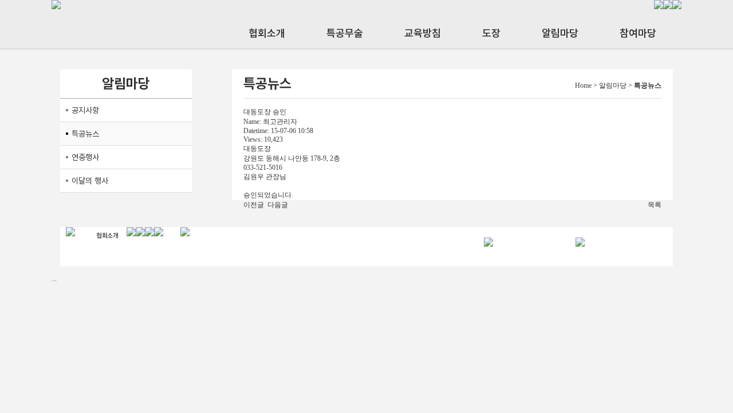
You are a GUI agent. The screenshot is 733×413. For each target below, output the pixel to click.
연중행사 (85, 157)
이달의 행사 (90, 180)
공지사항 (85, 110)
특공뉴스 (85, 133)
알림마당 (560, 33)
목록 (654, 205)
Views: (252, 139)
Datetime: (256, 131)
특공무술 (344, 33)
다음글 (277, 205)
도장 (491, 33)
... (54, 279)
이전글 (253, 205)
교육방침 (422, 33)
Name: (252, 122)
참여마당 (638, 33)
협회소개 (267, 33)
